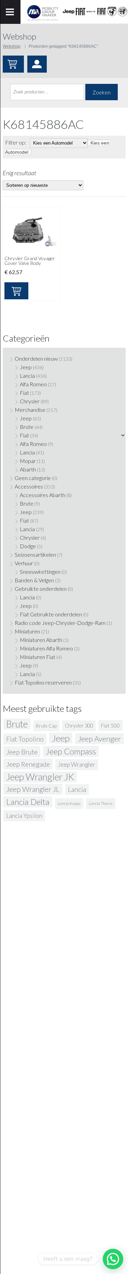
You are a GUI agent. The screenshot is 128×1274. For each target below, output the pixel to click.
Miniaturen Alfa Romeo (46, 648)
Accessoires (29, 486)
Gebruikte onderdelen (41, 588)
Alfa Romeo (33, 384)
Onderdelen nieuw (36, 358)
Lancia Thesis (101, 803)
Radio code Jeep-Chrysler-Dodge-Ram (60, 622)
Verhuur (24, 563)
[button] (113, 1259)
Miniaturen (27, 631)
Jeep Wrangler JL (33, 789)
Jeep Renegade (28, 764)
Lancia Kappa (69, 803)
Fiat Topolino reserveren (43, 682)
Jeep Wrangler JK (40, 776)
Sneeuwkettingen (40, 571)
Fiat (24, 392)
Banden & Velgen (34, 580)
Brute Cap (46, 726)
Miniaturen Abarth (41, 639)
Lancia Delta (27, 802)
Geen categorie (33, 478)
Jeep (26, 367)
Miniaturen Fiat (37, 657)
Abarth (28, 469)
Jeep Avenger (99, 738)
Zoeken (102, 92)
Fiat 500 (110, 725)
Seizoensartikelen (35, 554)
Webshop (11, 46)
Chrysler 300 (79, 726)
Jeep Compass (71, 751)
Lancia (27, 375)
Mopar (28, 461)
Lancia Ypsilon (24, 815)
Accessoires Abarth (42, 495)
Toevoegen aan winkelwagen (16, 290)
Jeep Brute (22, 752)
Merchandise (30, 409)
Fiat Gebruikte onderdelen (51, 614)
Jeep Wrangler (76, 764)
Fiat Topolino (25, 739)
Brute (26, 426)
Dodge (28, 546)
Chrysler (30, 401)
